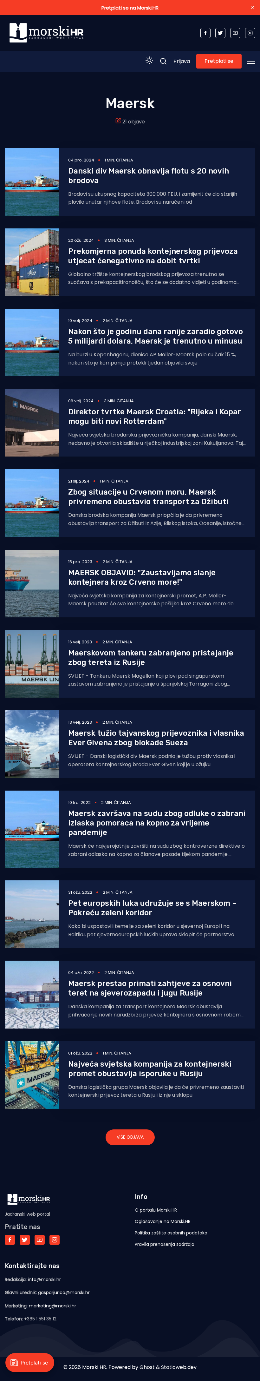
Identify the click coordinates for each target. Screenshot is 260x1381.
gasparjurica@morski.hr (64, 1292)
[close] (252, 8)
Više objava (130, 1137)
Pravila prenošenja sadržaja (164, 1244)
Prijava (181, 61)
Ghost (147, 1367)
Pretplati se (219, 61)
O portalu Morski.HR (156, 1210)
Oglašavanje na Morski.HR (163, 1221)
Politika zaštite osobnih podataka (171, 1233)
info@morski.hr (44, 1279)
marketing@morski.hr (52, 1306)
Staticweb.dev (179, 1367)
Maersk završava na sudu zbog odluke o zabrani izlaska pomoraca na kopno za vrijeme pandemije (156, 823)
